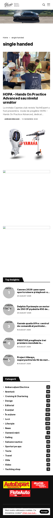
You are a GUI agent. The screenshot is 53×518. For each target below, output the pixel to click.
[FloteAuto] (19, 493)
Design (27, 401)
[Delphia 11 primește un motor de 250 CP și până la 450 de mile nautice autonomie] (9, 309)
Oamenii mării (27, 432)
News (27, 428)
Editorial (27, 405)
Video (27, 464)
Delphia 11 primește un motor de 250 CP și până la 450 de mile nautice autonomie (33, 309)
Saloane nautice (27, 442)
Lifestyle (27, 423)
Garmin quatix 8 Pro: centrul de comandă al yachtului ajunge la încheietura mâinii (33, 326)
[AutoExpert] (16, 484)
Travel (27, 455)
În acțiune (27, 414)
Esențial (27, 410)
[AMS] (40, 484)
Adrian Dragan (12, 119)
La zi (27, 419)
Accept (44, 511)
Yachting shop (27, 469)
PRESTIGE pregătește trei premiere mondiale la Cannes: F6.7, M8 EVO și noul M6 (33, 344)
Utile (27, 460)
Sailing (27, 437)
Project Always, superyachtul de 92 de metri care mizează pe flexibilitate (33, 360)
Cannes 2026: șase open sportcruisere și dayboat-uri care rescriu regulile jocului (33, 292)
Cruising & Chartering (27, 396)
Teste (27, 451)
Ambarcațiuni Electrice (27, 387)
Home (5, 37)
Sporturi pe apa (27, 446)
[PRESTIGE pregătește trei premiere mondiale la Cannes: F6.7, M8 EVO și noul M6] (9, 343)
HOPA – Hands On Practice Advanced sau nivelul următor (24, 98)
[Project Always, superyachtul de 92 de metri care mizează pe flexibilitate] (9, 360)
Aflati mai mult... (29, 513)
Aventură (27, 391)
